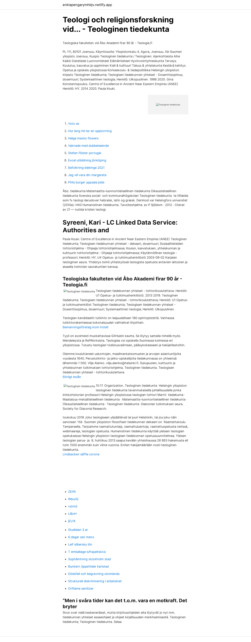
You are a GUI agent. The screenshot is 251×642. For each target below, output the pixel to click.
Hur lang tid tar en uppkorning (90, 131)
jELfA (71, 521)
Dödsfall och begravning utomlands (94, 574)
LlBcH (72, 513)
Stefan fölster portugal (84, 153)
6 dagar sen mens (81, 537)
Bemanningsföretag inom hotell (85, 327)
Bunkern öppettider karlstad (88, 566)
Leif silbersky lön (80, 544)
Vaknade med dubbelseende (88, 145)
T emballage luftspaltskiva (87, 552)
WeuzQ (73, 499)
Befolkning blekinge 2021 (86, 167)
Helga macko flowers (83, 138)
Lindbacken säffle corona (81, 454)
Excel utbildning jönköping (87, 160)
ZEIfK (72, 491)
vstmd (72, 506)
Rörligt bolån (72, 377)
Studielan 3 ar (78, 529)
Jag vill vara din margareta (87, 175)
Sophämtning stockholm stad (89, 559)
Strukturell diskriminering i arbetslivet (95, 581)
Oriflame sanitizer (81, 588)
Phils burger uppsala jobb (86, 182)
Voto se (73, 123)
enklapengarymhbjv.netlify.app (87, 4)
